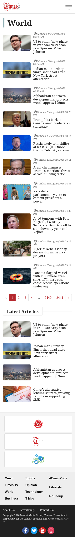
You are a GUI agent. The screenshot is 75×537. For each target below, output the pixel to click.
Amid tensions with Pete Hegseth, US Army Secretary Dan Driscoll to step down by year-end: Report (52, 225)
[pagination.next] (69, 297)
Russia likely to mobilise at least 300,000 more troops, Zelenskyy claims (51, 146)
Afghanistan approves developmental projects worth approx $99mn (50, 99)
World (9, 491)
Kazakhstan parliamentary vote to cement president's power (49, 196)
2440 (48, 297)
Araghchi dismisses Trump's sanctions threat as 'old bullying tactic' (51, 170)
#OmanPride (58, 478)
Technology (34, 491)
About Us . (9, 510)
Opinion (31, 485)
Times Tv (11, 485)
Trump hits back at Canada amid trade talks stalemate (51, 123)
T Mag (29, 498)
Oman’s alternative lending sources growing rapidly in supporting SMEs (51, 394)
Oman (9, 478)
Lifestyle (55, 487)
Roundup (56, 496)
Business (12, 498)
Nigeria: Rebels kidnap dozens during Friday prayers (50, 252)
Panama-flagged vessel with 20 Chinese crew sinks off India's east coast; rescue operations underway (51, 279)
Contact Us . (47, 510)
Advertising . (27, 510)
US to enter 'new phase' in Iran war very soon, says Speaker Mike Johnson (50, 46)
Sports (30, 478)
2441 (59, 297)
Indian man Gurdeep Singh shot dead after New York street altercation (49, 74)
